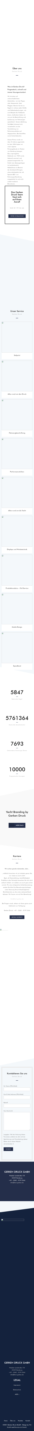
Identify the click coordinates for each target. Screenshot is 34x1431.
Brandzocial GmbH (20, 1427)
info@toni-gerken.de (17, 899)
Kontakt (28, 1420)
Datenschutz (17, 1390)
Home (6, 1420)
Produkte (20, 1420)
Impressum (17, 1385)
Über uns (12, 1420)
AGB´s (17, 1394)
